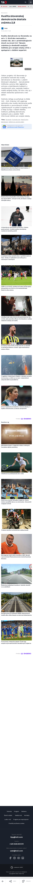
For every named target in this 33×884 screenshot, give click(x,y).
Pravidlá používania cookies (16, 823)
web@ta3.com (16, 851)
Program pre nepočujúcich (21, 819)
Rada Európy (24, 119)
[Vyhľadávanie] (25, 2)
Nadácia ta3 (18, 815)
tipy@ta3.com (16, 837)
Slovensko (4, 13)
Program (16, 811)
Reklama (23, 811)
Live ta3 (5, 6)
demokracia (4, 122)
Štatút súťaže (8, 815)
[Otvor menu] (30, 2)
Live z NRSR (12, 6)
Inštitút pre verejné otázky (16, 122)
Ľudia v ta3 (7, 819)
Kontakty (26, 815)
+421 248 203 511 (17, 844)
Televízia (9, 811)
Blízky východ (22, 6)
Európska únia (16, 119)
